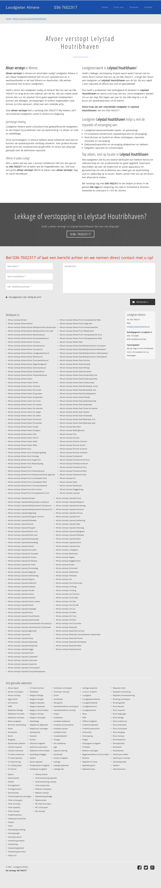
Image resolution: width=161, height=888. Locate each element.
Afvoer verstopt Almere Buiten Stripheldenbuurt (27, 375)
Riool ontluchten (120, 725)
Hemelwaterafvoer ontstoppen (66, 706)
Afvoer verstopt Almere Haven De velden (24, 415)
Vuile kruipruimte (42, 785)
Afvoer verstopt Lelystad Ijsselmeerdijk (23, 620)
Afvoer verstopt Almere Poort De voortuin (25, 489)
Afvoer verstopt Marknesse (67, 553)
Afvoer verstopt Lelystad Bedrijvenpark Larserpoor (28, 502)
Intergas (57, 739)
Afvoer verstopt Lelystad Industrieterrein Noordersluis (30, 623)
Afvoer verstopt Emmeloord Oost (73, 467)
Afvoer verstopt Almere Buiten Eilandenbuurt (26, 345)
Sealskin (116, 765)
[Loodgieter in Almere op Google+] (152, 867)
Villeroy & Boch (41, 774)
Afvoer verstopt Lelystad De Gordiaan (23, 553)
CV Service (12, 769)
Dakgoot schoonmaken (39, 710)
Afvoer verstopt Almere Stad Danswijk (75, 364)
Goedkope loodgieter (38, 769)
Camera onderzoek (15, 750)
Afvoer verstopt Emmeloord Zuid (73, 474)
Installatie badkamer (62, 721)
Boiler (10, 728)
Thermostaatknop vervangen (19, 796)
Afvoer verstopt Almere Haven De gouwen (25, 393)
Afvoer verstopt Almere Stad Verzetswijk (76, 415)
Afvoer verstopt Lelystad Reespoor (70, 502)
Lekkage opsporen (89, 688)
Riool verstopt (118, 736)
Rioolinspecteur (119, 739)
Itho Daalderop (60, 743)
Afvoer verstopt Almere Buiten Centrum (24, 342)
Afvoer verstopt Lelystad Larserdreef (22, 656)
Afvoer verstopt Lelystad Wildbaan (70, 535)
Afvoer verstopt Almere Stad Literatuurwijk (77, 382)
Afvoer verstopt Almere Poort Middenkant (77, 331)
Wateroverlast (40, 800)
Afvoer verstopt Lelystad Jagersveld (22, 631)
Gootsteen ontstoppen (63, 688)
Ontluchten (87, 732)
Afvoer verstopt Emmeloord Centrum (75, 460)
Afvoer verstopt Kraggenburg (71, 489)
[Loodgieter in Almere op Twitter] (146, 867)
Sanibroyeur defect (120, 754)
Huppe (56, 714)
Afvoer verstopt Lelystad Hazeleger (22, 609)
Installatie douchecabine (63, 725)
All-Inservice (13, 703)
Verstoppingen (14, 833)
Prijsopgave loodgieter (91, 743)
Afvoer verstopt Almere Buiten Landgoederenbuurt (28, 353)
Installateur (58, 717)
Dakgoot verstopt (37, 714)
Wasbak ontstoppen (43, 789)
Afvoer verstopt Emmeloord (71, 456)
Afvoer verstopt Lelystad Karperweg (22, 642)
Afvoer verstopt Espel (68, 482)
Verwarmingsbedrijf (16, 848)
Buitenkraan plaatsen (16, 743)
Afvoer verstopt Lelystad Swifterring (70, 520)
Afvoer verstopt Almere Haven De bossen (24, 390)
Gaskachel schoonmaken (40, 750)
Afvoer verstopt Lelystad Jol (19, 634)
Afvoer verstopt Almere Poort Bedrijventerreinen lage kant (31, 474)
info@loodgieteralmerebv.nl (138, 326)
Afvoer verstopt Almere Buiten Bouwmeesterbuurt (28, 338)
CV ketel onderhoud (16, 754)
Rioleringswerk (119, 703)
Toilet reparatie (14, 807)
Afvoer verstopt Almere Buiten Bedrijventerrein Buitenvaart (32, 327)
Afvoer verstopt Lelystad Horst (20, 612)
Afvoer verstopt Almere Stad (71, 342)
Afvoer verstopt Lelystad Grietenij (21, 597)
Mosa (84, 714)
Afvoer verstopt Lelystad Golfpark (21, 586)
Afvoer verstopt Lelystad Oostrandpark (24, 667)
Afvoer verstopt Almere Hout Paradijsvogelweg (27, 452)
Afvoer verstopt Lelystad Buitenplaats (23, 539)
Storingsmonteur (15, 789)
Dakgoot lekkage (36, 695)
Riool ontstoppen (120, 728)
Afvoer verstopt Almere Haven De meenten (25, 408)
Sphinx (11, 774)
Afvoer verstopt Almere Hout (19, 449)
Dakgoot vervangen (38, 717)
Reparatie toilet (119, 688)
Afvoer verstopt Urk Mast (66, 612)
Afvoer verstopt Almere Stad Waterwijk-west (77, 423)
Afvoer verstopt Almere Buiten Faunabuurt (25, 349)
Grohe (56, 695)
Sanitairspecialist (119, 762)
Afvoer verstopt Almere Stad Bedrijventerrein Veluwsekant (83, 356)
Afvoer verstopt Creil (68, 434)
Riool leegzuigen (119, 714)
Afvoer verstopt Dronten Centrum (73, 441)
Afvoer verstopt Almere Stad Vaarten (74, 412)
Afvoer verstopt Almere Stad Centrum (75, 360)
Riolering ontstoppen (121, 699)
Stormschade (13, 793)
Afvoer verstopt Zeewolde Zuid (68, 649)
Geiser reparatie (36, 762)
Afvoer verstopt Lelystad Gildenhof (22, 583)
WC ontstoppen (41, 807)
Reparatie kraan (88, 769)
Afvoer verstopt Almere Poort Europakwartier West (80, 320)
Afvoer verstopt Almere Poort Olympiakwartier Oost (81, 334)
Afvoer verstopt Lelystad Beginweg (22, 513)
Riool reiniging (119, 732)
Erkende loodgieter (37, 743)
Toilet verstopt (14, 811)
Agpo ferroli (13, 699)
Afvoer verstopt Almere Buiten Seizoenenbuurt (27, 367)
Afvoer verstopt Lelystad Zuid (68, 546)
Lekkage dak (59, 769)
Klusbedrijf (58, 754)
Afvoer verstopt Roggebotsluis (68, 561)
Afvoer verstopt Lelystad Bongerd (21, 528)
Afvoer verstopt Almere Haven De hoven (24, 401)
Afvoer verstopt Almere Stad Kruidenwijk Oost (78, 375)
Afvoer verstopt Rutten (65, 564)
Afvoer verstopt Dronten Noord (72, 445)
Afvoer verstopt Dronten (70, 438)
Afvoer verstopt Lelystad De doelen (22, 550)
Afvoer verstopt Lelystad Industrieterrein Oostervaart (29, 627)
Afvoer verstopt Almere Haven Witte (22, 445)
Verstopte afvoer (15, 837)
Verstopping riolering (16, 829)
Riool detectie (118, 706)
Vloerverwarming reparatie (46, 778)
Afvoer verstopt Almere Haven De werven (25, 419)
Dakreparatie (35, 732)
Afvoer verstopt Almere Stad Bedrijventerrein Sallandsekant (84, 353)
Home (8, 18)
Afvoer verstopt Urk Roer (66, 620)
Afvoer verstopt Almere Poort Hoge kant (76, 323)
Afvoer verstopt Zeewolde (66, 627)
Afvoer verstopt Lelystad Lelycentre (22, 664)
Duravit (33, 739)
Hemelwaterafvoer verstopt (65, 710)
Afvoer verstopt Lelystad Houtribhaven (29, 18)
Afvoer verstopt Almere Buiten (20, 323)
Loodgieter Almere (22, 7)
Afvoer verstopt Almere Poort (20, 467)
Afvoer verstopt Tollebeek (66, 575)
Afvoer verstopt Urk (64, 579)
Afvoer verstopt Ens (68, 478)
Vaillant (11, 822)
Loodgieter (86, 695)
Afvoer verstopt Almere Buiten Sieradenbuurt (26, 371)
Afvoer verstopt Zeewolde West (68, 645)
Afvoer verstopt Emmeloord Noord (74, 463)
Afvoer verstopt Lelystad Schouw (69, 513)
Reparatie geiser (88, 765)
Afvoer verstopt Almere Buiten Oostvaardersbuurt (28, 360)
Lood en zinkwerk (89, 692)
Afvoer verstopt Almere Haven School (23, 438)
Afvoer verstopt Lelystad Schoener (70, 509)
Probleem (86, 747)
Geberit (33, 758)
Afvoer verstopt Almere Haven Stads (22, 441)
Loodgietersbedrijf (89, 703)
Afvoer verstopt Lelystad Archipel (21, 498)
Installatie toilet (60, 732)
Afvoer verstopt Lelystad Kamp (20, 638)
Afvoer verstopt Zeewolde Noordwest (71, 642)
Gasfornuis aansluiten (38, 747)
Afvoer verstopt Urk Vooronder (68, 623)
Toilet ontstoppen (15, 800)
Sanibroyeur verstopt (121, 758)
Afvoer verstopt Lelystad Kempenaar (23, 645)
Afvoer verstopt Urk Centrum (67, 594)
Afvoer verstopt (14, 695)
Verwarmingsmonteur (17, 851)
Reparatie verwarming (122, 692)
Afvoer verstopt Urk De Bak (67, 597)
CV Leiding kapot (15, 765)
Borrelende (12, 732)
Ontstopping (87, 736)
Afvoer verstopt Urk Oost (66, 616)
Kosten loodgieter (61, 758)
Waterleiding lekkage (43, 796)
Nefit (84, 717)
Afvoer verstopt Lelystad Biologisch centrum (26, 516)
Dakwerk (33, 736)
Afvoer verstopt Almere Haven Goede (23, 427)
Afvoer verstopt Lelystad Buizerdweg (23, 542)
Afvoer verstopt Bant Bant (70, 427)
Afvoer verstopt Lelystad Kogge (20, 649)
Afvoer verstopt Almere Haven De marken (25, 404)
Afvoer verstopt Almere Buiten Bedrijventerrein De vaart (30, 331)
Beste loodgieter (14, 721)
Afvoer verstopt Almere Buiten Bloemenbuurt (26, 334)
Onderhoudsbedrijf (90, 725)
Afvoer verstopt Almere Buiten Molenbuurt (25, 356)
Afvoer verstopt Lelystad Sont (68, 516)
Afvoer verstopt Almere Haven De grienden (25, 397)
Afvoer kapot (13, 688)
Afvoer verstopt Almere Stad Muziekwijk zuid (78, 390)
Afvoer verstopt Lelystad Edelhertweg (23, 575)
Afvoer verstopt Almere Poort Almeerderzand (26, 471)
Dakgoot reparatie (37, 703)
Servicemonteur (119, 769)
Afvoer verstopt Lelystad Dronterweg (23, 568)
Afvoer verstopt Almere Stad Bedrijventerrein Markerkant (83, 349)
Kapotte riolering (60, 750)
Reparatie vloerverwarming (124, 695)
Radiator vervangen (90, 750)
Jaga (55, 747)
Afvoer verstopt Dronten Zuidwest (73, 452)
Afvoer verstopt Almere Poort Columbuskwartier (27, 485)
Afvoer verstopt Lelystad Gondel (21, 590)
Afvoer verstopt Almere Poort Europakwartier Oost (28, 493)
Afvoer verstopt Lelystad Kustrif (21, 653)
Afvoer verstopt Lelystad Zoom (68, 542)
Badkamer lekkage (15, 710)
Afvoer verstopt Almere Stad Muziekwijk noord (79, 386)
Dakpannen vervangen (39, 728)
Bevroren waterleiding (17, 725)
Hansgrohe (58, 703)
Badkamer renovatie (16, 714)
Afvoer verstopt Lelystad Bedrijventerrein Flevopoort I (30, 505)
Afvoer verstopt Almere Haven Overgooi (24, 430)
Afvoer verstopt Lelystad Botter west (23, 535)
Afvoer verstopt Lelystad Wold (68, 539)
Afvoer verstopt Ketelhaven (71, 485)
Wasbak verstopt (42, 793)
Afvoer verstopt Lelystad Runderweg (71, 505)
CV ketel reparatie (15, 758)
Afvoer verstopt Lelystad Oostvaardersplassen (26, 671)
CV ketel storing (14, 762)
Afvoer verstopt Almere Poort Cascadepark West (27, 482)
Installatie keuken (61, 728)
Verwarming (13, 844)
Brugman (11, 739)
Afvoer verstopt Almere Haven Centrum (24, 386)
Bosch (10, 736)
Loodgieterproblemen (91, 699)
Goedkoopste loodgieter (40, 765)
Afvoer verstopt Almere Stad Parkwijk (75, 397)
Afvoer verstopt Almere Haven (20, 379)
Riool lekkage (118, 717)
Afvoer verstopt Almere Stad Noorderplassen (78, 393)
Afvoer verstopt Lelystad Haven (20, 605)
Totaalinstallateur (15, 815)
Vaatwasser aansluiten (17, 818)
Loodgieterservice (89, 706)
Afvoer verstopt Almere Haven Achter (23, 382)
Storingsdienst (14, 785)
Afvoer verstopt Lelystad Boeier (20, 524)
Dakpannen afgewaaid (39, 725)
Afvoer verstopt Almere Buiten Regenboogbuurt (27, 364)
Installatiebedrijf (60, 736)
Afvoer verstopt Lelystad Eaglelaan (22, 572)
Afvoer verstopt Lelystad (70, 493)
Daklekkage (34, 721)
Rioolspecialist (119, 743)
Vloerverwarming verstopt (45, 782)
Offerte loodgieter (89, 721)
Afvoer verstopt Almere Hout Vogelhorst (24, 460)
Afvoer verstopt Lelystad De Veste (21, 564)
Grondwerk (58, 699)
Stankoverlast (13, 778)
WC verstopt (40, 811)
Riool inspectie (119, 710)
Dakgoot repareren (37, 706)
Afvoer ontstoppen (15, 692)
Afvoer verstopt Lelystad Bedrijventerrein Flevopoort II (30, 509)
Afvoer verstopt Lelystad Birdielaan (22, 520)
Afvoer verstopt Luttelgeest (67, 550)
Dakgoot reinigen (37, 699)
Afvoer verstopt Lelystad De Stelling (22, 561)
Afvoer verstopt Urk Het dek (67, 605)
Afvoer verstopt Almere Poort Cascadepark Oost (27, 478)
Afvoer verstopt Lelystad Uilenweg (70, 528)
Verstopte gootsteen (16, 840)
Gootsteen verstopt (61, 692)
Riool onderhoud (120, 721)
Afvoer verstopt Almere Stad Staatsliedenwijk (78, 401)
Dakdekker (34, 692)
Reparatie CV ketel (89, 762)
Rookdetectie (118, 750)
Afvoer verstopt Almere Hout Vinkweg (23, 456)
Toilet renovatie (14, 804)
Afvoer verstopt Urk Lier (65, 609)
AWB (10, 706)
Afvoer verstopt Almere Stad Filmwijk (75, 367)
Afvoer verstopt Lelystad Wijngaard (70, 531)
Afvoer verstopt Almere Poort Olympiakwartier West (81, 338)
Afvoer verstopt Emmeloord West (73, 471)
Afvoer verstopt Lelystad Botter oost (22, 531)
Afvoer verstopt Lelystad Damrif (21, 546)
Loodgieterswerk (89, 710)
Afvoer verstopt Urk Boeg (66, 586)
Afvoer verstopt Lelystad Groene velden (24, 601)
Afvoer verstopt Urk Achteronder (69, 583)
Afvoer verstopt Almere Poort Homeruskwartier (79, 327)
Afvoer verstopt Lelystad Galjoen (21, 579)
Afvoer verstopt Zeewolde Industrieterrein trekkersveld (78, 634)
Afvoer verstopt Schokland (67, 568)
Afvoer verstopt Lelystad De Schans (22, 557)
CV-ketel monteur (37, 688)
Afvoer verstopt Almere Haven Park (22, 434)
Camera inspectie (15, 747)
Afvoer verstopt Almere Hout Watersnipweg (25, 463)
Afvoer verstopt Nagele (65, 557)
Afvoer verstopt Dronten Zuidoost (73, 449)
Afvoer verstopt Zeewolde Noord (69, 638)
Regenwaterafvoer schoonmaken (95, 754)
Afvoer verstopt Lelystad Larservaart (22, 660)
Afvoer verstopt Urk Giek (66, 601)
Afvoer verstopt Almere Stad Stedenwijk (76, 404)
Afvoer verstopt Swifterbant (67, 572)
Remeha (85, 758)
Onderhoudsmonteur (91, 728)
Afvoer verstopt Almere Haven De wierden (25, 423)
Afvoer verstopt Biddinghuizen (72, 430)
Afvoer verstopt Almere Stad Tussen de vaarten (79, 408)
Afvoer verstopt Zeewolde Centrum (70, 631)
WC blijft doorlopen (43, 804)
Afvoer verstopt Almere (17, 320)
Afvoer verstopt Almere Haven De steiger (24, 412)
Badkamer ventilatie (16, 717)
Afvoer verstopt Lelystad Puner (68, 498)
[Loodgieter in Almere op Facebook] (139, 867)
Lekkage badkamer (61, 765)
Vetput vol (12, 855)
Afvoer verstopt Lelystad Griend (21, 594)
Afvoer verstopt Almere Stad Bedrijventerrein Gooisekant (83, 345)
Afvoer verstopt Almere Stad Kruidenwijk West (78, 379)
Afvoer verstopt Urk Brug (66, 590)
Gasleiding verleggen (38, 754)
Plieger (85, 739)
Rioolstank (117, 747)
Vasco (10, 826)
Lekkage (57, 762)
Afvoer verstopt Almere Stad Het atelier (75, 371)
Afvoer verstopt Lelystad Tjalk (68, 524)
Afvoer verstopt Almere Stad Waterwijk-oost (77, 419)
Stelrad (11, 782)
